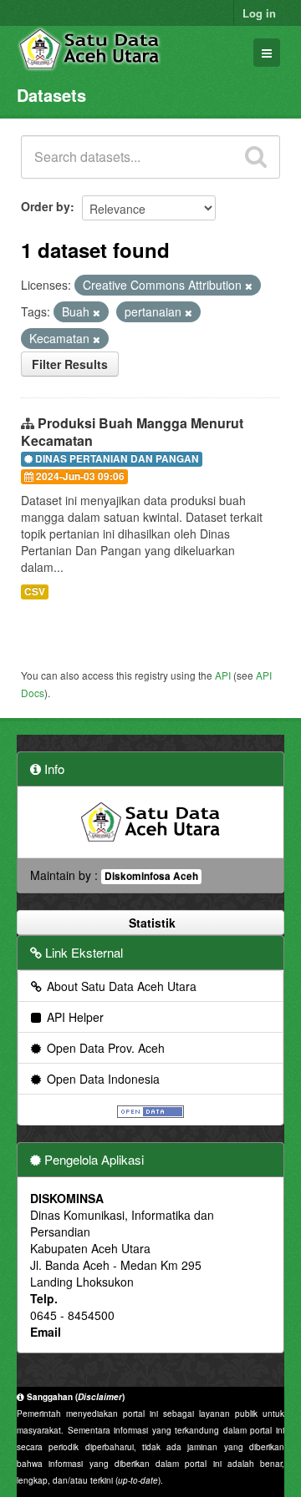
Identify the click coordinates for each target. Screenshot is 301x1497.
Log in (259, 13)
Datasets (51, 95)
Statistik (150, 922)
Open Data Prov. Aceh (104, 1047)
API (223, 675)
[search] (256, 156)
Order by (45, 206)
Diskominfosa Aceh (151, 876)
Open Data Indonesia (101, 1078)
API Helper (73, 1017)
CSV (34, 591)
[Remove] (249, 285)
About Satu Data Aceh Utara (119, 986)
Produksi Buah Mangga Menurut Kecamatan (132, 431)
